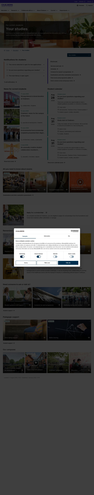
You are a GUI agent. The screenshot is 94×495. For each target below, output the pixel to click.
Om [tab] (69, 236)
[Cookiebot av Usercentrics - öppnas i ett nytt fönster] (72, 231)
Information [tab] (47, 236)
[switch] (39, 257)
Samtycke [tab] (25, 236)
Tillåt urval (47, 262)
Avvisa (26, 262)
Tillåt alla (68, 262)
